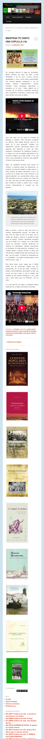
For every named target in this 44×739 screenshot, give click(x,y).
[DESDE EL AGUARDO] (22, 442)
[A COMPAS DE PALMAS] (22, 522)
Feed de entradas (11, 701)
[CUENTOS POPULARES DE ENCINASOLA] (22, 368)
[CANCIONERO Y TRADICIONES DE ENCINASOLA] (22, 636)
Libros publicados (17, 17)
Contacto (8, 21)
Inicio (7, 17)
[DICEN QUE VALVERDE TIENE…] (22, 564)
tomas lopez (26, 333)
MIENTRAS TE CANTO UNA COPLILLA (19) (17, 39)
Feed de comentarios (13, 704)
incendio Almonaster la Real (14, 331)
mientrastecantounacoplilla (14, 333)
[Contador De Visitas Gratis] (22, 691)
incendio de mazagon (29, 331)
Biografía (28, 17)
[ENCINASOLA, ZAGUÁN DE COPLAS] (22, 406)
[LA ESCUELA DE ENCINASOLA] (22, 480)
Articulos (16, 329)
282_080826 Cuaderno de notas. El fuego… (20, 718)
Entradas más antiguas (13, 342)
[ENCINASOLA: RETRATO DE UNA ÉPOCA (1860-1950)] (22, 670)
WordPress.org (11, 706)
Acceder (8, 699)
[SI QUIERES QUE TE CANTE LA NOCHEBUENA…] (22, 599)
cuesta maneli (31, 329)
